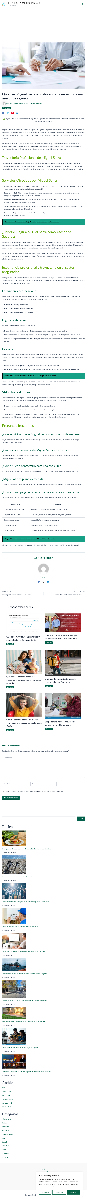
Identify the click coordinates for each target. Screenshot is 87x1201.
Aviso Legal (43, 1172)
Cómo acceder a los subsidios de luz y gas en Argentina (20, 1047)
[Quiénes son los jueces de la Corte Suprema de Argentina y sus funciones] (14, 1061)
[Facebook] (3, 113)
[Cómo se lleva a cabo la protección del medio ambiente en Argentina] (14, 864)
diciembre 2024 (7, 1099)
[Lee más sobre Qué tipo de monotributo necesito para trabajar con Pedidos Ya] (63, 662)
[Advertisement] (43, 24)
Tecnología (6, 1146)
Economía (6, 108)
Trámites (5, 1149)
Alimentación (6, 1119)
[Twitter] (8, 113)
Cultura (4, 1123)
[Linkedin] (17, 113)
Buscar (4, 815)
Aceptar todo (73, 1192)
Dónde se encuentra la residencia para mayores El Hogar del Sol (23, 1021)
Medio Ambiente (7, 1134)
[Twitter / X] (43, 582)
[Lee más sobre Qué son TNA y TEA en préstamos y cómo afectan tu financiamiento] (24, 623)
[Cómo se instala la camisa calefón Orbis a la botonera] (14, 916)
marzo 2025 (6, 1088)
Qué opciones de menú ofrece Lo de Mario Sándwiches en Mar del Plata (26, 849)
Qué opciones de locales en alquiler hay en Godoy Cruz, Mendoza (24, 1000)
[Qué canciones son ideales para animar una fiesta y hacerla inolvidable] (14, 891)
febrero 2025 (6, 1091)
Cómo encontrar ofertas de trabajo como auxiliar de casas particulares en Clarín (24, 723)
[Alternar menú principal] (82, 4)
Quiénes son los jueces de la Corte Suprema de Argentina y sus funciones (26, 1072)
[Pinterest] (12, 113)
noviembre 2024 (7, 1103)
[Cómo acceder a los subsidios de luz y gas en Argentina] (14, 1036)
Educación (5, 1130)
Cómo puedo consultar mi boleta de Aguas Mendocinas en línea (23, 951)
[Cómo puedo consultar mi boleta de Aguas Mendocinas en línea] (14, 941)
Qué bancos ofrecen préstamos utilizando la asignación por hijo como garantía (23, 680)
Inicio (43, 1169)
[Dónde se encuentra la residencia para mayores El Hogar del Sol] (14, 1013)
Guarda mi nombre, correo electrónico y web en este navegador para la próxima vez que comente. (34, 791)
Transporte (5, 1153)
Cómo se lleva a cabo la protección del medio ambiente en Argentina (25, 877)
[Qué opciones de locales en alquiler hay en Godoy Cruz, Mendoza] (14, 989)
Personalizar (45, 1192)
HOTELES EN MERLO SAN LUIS (24, 3)
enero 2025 (6, 1095)
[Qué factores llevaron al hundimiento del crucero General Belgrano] (14, 964)
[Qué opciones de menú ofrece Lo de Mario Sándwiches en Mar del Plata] (14, 838)
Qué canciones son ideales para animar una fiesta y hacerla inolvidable (25, 902)
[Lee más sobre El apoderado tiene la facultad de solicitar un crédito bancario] (63, 705)
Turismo (5, 1157)
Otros (4, 1138)
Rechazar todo (59, 1192)
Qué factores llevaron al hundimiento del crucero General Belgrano (24, 974)
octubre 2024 (6, 1107)
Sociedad (5, 1142)
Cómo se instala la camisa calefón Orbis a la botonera (20, 927)
